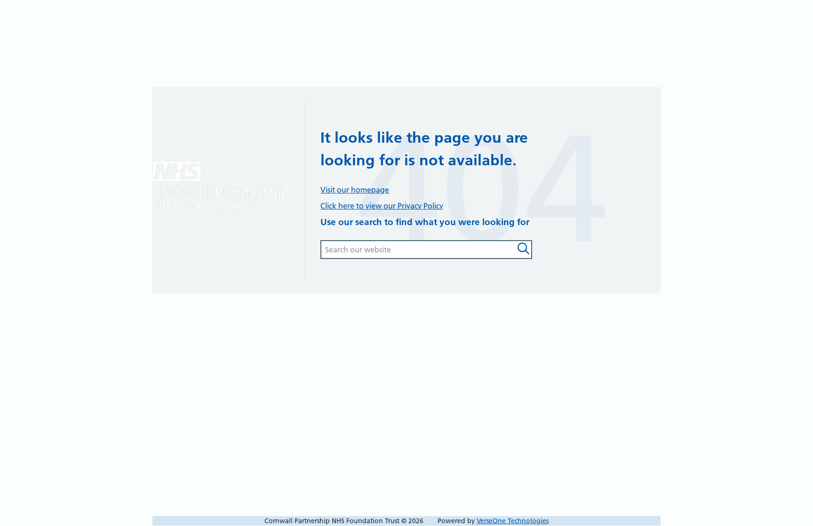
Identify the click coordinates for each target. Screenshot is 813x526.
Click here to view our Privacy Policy (381, 205)
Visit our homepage (354, 189)
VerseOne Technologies (513, 521)
